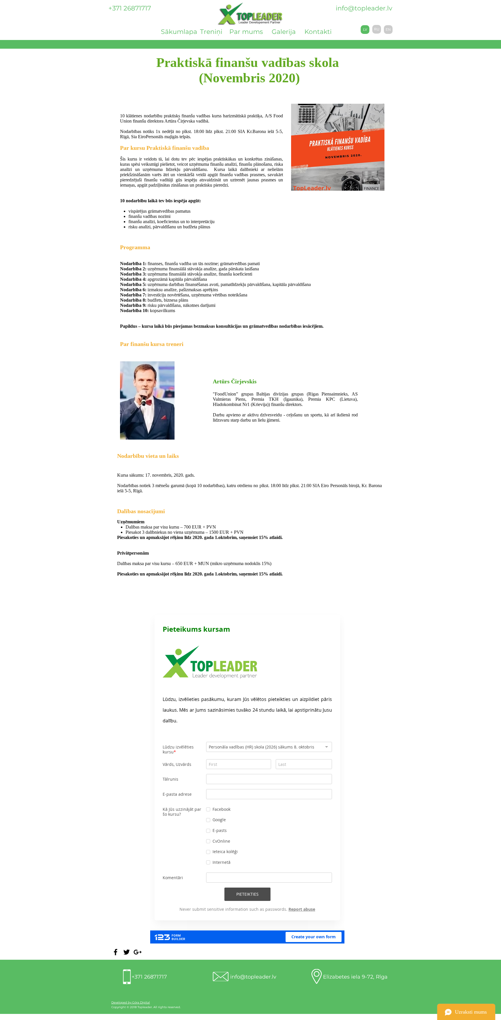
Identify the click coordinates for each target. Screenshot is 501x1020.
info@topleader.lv (364, 8)
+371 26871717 (149, 977)
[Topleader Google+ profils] (137, 952)
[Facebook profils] (115, 952)
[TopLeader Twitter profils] (126, 952)
